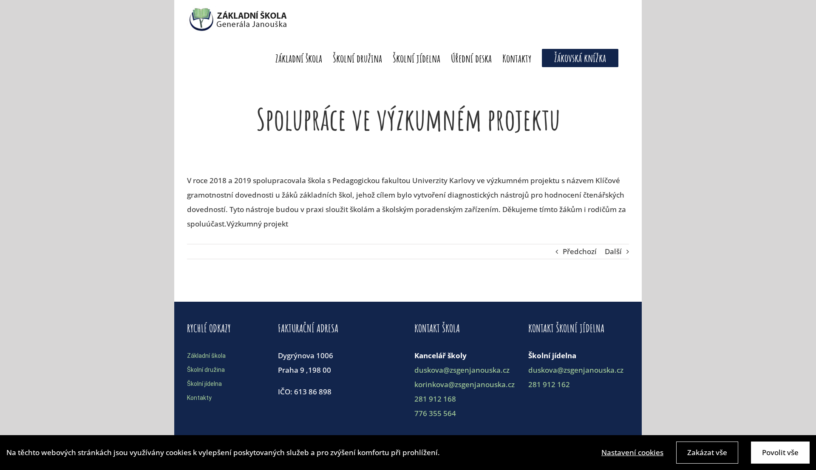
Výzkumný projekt (257, 224)
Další (613, 251)
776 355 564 (435, 413)
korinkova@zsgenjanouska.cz (464, 384)
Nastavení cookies (632, 452)
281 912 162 (549, 384)
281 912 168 (435, 399)
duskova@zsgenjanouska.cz (462, 370)
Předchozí (580, 251)
